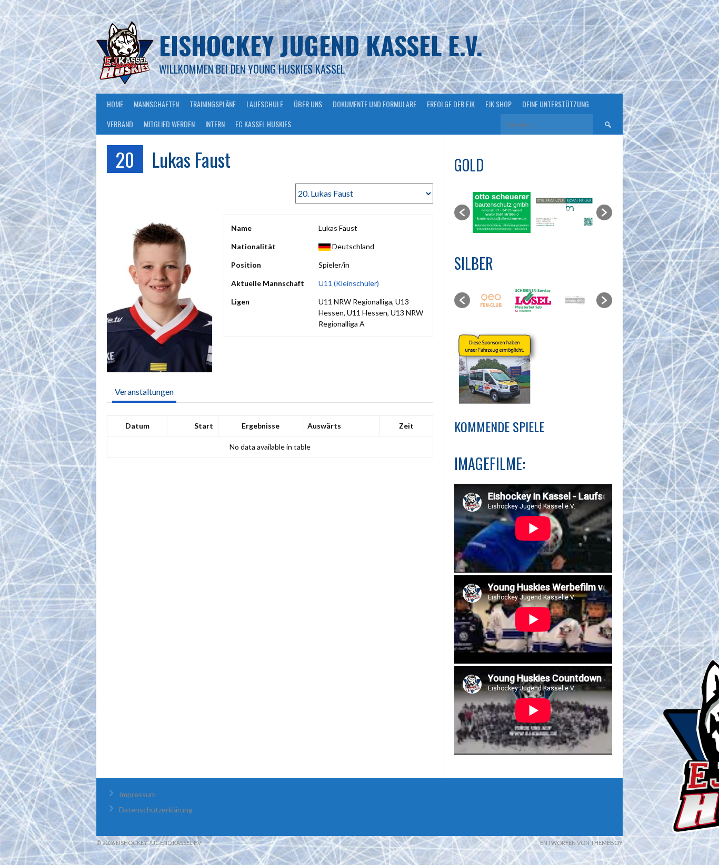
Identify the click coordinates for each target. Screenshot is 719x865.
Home (115, 103)
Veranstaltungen (144, 391)
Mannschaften (156, 103)
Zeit (406, 425)
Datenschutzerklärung (156, 809)
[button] (462, 212)
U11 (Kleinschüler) (348, 283)
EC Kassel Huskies (263, 123)
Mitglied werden (169, 123)
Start (203, 425)
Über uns (308, 103)
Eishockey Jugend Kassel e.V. (321, 45)
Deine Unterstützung (555, 103)
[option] (502, 212)
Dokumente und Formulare (374, 103)
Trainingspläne (212, 103)
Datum (137, 425)
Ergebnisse (260, 425)
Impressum (137, 794)
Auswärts (324, 425)
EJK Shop (498, 103)
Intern (215, 123)
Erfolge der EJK (451, 103)
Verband (120, 123)
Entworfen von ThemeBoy (581, 842)
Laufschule (264, 103)
